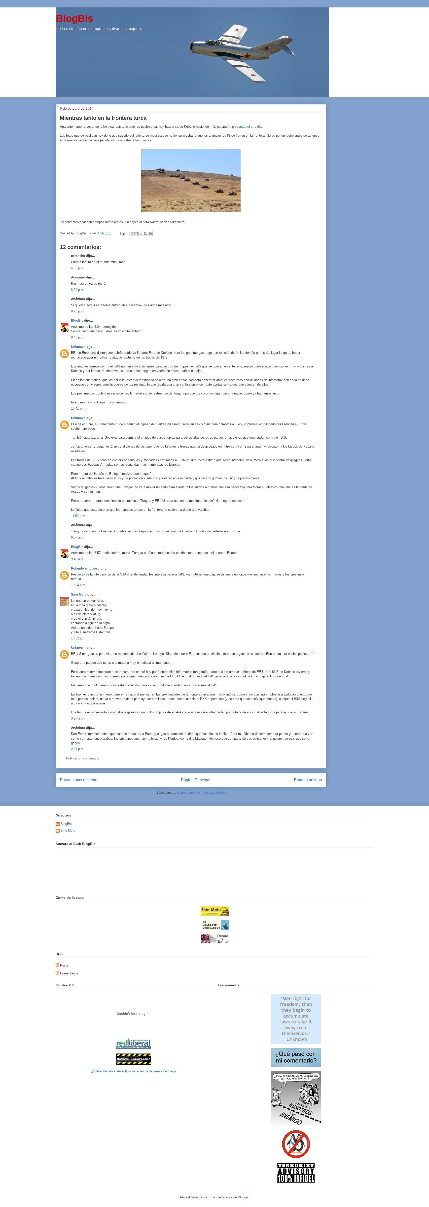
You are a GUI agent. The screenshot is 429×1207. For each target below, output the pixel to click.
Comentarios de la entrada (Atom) (201, 792)
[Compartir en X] (140, 233)
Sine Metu (78, 594)
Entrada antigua (308, 780)
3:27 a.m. (78, 718)
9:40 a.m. (78, 559)
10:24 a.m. (78, 585)
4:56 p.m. (78, 268)
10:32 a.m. (78, 638)
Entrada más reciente (78, 780)
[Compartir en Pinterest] (150, 233)
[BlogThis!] (136, 233)
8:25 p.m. (78, 311)
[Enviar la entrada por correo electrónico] (122, 233)
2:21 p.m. (78, 749)
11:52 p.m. (78, 516)
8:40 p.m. (78, 337)
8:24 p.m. (78, 290)
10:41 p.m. (78, 408)
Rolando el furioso (85, 568)
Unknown (78, 347)
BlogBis (74, 18)
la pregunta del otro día (245, 126)
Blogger (243, 1197)
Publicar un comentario (82, 758)
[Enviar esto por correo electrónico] (131, 233)
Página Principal (195, 780)
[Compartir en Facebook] (145, 233)
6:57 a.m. (78, 537)
